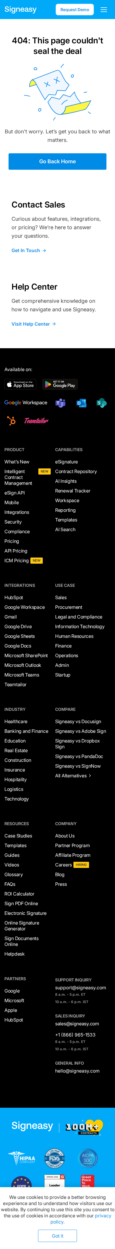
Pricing (11, 541)
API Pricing (15, 551)
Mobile (11, 502)
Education (14, 741)
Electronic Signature (25, 913)
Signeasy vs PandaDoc (79, 756)
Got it (57, 1236)
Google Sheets (19, 636)
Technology (16, 799)
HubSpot (13, 597)
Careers (63, 865)
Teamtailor (15, 684)
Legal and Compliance (78, 617)
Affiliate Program (73, 855)
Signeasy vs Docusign (78, 721)
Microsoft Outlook (22, 665)
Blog (60, 874)
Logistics (13, 789)
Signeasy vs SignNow (78, 766)
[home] (21, 10)
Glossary (13, 874)
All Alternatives (70, 776)
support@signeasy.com (80, 987)
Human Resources (74, 636)
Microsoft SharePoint (26, 655)
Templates (66, 520)
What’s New (16, 462)
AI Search (65, 529)
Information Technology (79, 626)
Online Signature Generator (21, 926)
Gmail (10, 617)
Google (11, 991)
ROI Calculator (19, 894)
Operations (66, 655)
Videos (11, 865)
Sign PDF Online (21, 903)
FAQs (9, 884)
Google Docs (17, 646)
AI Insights (66, 481)
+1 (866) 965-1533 (75, 1035)
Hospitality (15, 779)
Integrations (16, 512)
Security (13, 522)
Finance (63, 646)
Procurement (68, 607)
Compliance (17, 531)
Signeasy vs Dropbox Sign (77, 744)
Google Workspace (24, 607)
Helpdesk (14, 954)
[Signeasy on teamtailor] (35, 421)
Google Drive (18, 626)
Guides (11, 855)
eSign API (14, 493)
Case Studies (18, 836)
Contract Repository (76, 471)
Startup (62, 675)
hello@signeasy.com (77, 1071)
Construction (17, 760)
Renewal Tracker (73, 491)
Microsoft (14, 1000)
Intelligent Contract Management (18, 477)
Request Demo (74, 9)
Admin (62, 665)
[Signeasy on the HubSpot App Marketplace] (10, 421)
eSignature (66, 462)
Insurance (14, 770)
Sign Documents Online (21, 941)
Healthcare (15, 721)
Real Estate (16, 750)
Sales (61, 597)
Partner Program (72, 845)
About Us (65, 836)
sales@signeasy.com (77, 1024)
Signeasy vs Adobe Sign (80, 731)
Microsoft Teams (21, 675)
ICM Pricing (16, 560)
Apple (10, 1010)
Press (61, 884)
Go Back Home (57, 161)
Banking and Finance (26, 731)
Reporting (65, 510)
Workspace (67, 500)
